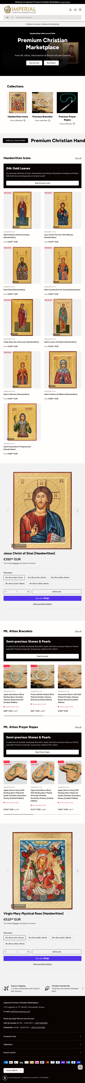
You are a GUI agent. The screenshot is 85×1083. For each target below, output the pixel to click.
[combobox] (42, 17)
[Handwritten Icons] (17, 102)
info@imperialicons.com (20, 1011)
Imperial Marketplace (14, 1077)
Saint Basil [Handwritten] (14, 290)
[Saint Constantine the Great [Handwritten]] (62, 265)
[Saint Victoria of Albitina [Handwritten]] (62, 369)
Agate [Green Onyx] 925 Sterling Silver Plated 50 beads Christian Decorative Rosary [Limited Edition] (15, 794)
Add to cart (56, 592)
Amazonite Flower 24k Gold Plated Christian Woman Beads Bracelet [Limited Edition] (69, 698)
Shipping (16, 563)
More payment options (42, 604)
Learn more (65, 2)
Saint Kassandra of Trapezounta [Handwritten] (17, 447)
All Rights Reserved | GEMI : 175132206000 (35, 1077)
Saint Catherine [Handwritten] (16, 394)
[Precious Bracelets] (42, 102)
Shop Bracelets (42, 656)
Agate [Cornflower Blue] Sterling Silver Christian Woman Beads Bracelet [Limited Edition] (14, 698)
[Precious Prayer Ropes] (67, 102)
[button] (75, 9)
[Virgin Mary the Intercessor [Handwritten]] (22, 317)
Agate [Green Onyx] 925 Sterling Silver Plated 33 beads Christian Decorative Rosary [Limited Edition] (69, 794)
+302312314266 (38, 1027)
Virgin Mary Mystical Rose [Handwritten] (34, 913)
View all (78, 158)
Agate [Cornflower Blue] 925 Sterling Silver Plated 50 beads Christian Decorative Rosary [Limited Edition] (42, 795)
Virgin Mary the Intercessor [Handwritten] (21, 342)
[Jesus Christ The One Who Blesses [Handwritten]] (62, 210)
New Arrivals (34, 63)
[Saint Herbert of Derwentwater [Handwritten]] (22, 210)
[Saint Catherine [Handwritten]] (22, 369)
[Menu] (80, 9)
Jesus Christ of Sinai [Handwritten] (29, 553)
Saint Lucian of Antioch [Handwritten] (60, 342)
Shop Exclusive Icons (42, 183)
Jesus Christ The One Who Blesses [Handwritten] (58, 236)
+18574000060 (41, 1023)
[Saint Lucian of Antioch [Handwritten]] (62, 317)
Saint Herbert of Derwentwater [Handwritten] (17, 236)
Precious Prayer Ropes (67, 118)
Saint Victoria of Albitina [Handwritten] (60, 394)
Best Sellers (51, 63)
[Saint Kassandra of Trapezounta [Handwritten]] (22, 422)
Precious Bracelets (42, 116)
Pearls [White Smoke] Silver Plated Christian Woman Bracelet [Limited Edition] (42, 697)
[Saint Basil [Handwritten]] (22, 265)
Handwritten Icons (18, 116)
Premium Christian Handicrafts (35, 140)
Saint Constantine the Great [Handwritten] (62, 290)
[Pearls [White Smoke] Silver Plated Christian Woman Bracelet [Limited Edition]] (42, 676)
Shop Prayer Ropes (42, 752)
